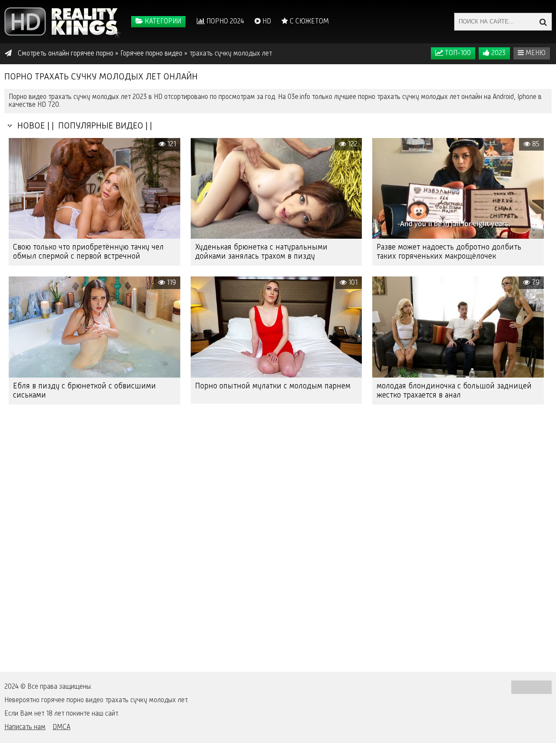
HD (266, 21)
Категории (162, 21)
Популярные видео (99, 126)
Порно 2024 (224, 21)
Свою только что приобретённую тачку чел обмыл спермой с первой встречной (88, 251)
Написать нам (25, 727)
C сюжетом (308, 21)
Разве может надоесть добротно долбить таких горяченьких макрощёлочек (449, 251)
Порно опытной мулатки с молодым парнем (273, 386)
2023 (498, 53)
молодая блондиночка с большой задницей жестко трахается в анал (454, 390)
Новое (29, 126)
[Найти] (543, 21)
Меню (535, 53)
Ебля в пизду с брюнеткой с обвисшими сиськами (84, 390)
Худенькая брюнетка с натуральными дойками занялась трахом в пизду (261, 251)
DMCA (61, 727)
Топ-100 (457, 53)
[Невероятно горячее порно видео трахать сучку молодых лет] (63, 21)
